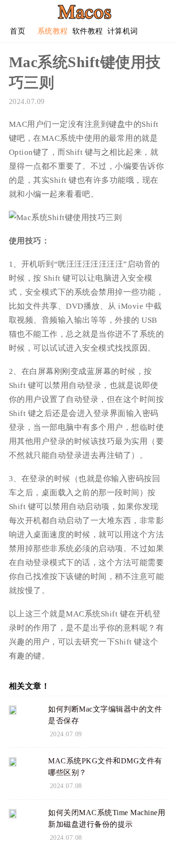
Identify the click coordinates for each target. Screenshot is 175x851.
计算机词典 (122, 34)
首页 (17, 31)
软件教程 (87, 31)
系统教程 (52, 31)
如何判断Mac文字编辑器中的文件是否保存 (105, 715)
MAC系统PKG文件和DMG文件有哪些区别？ (105, 766)
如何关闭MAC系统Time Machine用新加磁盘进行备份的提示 (106, 818)
